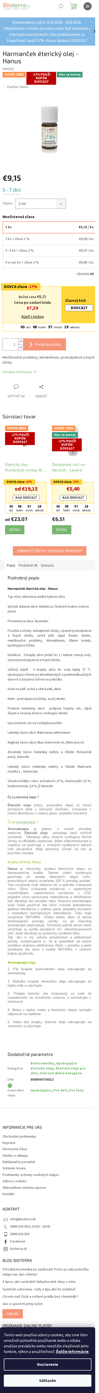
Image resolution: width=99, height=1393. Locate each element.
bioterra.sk (18, 1248)
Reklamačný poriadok (19, 1162)
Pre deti (60, 1090)
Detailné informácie (17, 372)
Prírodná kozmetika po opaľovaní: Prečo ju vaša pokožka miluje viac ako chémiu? (46, 1272)
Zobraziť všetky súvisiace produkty (49, 551)
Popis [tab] (11, 565)
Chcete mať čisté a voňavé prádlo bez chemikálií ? (40, 1296)
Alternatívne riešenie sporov (24, 1187)
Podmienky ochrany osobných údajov (31, 1174)
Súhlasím (47, 1380)
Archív (13, 1314)
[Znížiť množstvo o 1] (20, 347)
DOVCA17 (79, 308)
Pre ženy (76, 1090)
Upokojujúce (41, 1090)
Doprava (9, 1142)
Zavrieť (51, 386)
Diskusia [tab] (47, 565)
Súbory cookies (14, 1181)
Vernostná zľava (15, 1149)
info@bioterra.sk (23, 1219)
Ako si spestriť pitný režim (23, 1304)
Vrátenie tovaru (14, 1168)
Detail (14, 529)
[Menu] (87, 6)
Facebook (17, 1241)
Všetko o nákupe (15, 1155)
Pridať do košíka (48, 344)
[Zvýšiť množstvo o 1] (20, 341)
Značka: (17, 87)
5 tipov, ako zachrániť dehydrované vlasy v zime (39, 1282)
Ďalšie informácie (72, 1351)
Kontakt (8, 1194)
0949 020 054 (19, 1234)
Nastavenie (47, 1364)
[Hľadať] (61, 6)
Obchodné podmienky (19, 1136)
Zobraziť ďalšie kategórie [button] (61, 1073)
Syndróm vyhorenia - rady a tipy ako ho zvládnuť (39, 1289)
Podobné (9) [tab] (28, 565)
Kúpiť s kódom (32, 316)
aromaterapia (25, 822)
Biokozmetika (42, 1063)
